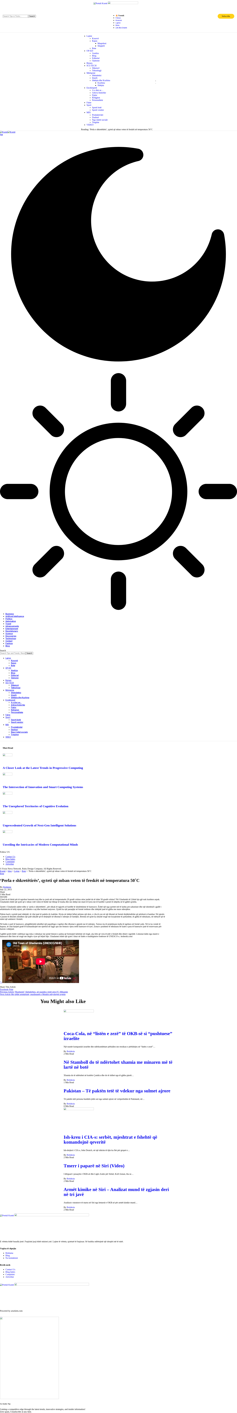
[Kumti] (7, 132)
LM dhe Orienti (121, 28)
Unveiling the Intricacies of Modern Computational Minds (40, 844)
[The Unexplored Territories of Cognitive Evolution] (7, 794)
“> (1, 982)
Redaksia (7, 887)
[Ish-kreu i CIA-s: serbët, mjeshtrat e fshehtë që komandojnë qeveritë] (79, 1109)
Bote (117, 25)
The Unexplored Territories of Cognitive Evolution (35, 806)
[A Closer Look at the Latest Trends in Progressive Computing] (7, 755)
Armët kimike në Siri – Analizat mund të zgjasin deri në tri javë (116, 1192)
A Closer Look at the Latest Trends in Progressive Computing (43, 768)
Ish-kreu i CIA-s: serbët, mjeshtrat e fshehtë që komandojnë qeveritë (110, 1139)
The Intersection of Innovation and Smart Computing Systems (43, 787)
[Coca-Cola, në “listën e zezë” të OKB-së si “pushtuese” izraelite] (79, 1011)
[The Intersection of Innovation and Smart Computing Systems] (7, 775)
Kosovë (119, 20)
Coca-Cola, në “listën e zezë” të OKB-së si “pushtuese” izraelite (118, 1036)
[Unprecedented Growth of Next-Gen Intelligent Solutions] (7, 813)
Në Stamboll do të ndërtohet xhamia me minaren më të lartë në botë (118, 1064)
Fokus (118, 18)
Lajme (118, 23)
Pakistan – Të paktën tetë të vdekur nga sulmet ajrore (117, 1090)
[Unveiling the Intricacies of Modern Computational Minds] (7, 832)
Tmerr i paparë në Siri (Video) (94, 1165)
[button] (1, 134)
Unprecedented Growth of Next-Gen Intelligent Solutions (39, 825)
